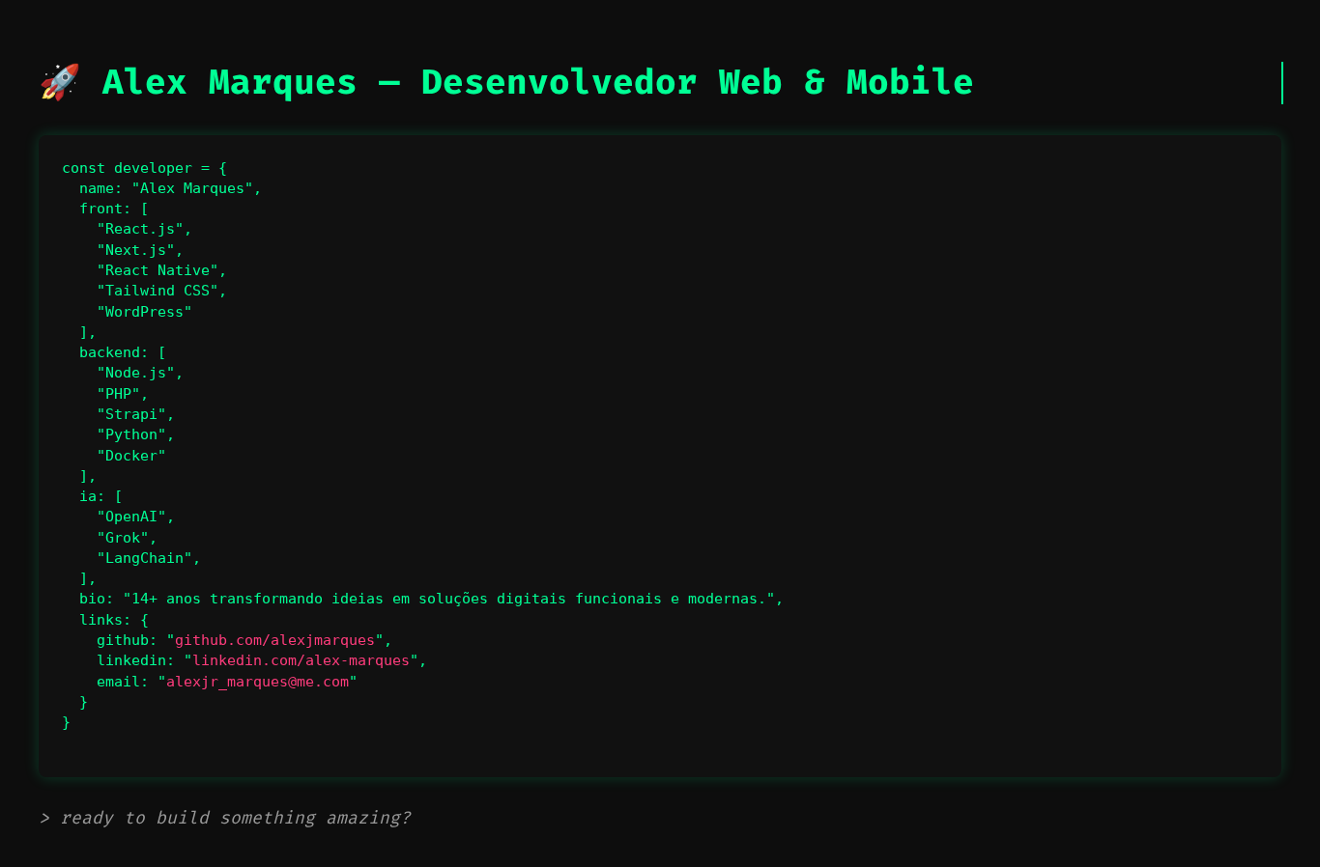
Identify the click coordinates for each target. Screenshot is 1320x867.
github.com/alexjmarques (275, 640)
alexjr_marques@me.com (257, 681)
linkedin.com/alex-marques (301, 660)
